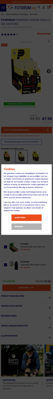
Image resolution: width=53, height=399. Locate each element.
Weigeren (19, 227)
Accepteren (20, 218)
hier (9, 202)
